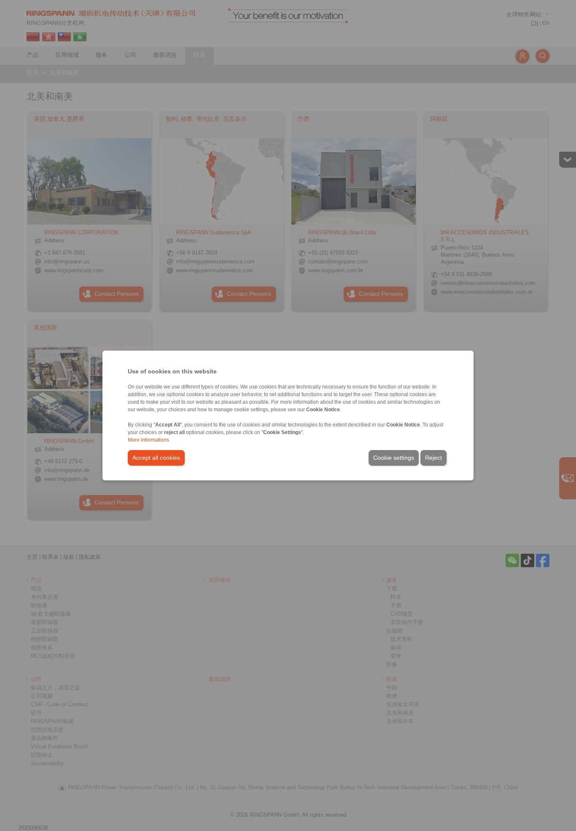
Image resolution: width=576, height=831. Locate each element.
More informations (148, 439)
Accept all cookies (156, 457)
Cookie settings (393, 457)
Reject (433, 457)
